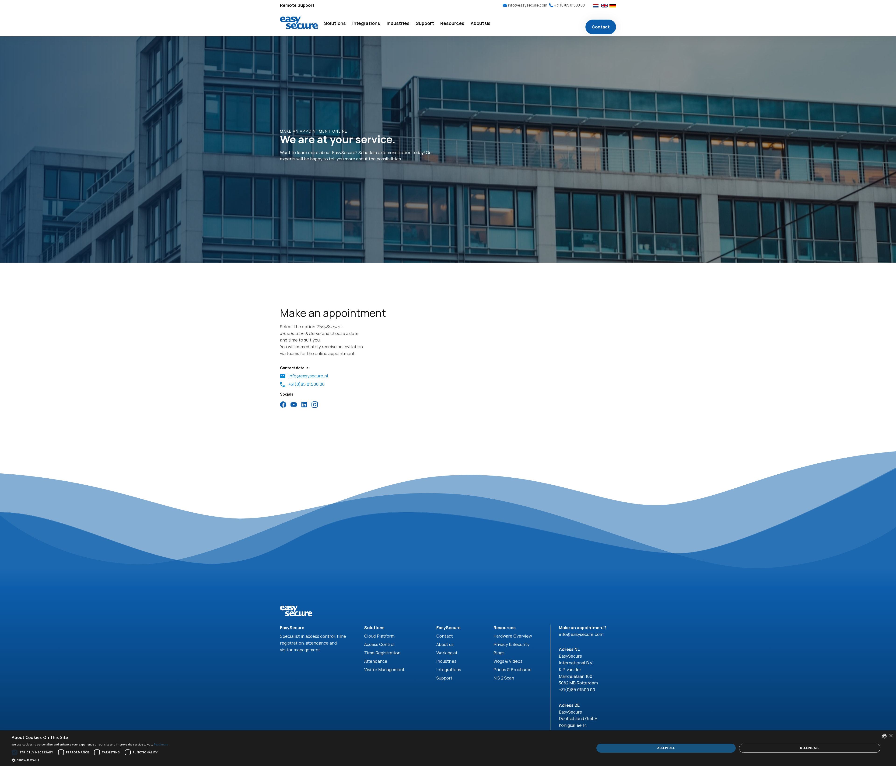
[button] (335, 23)
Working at (447, 653)
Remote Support (297, 5)
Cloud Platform (379, 636)
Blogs (499, 653)
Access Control (379, 644)
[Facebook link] (283, 404)
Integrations (448, 669)
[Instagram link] (315, 404)
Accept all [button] (666, 748)
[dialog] (448, 748)
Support (444, 678)
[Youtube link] (293, 404)
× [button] (890, 736)
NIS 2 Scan (504, 678)
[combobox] (884, 736)
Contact (601, 27)
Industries (446, 661)
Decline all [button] (809, 748)
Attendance (375, 661)
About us (445, 644)
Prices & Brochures (512, 669)
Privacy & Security (511, 644)
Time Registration (382, 653)
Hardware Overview (513, 636)
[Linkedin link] (304, 404)
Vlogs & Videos (508, 661)
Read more (161, 744)
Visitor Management (384, 669)
